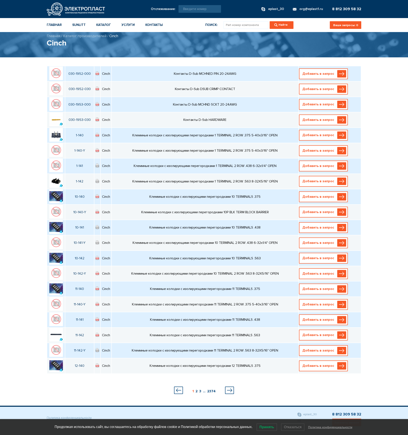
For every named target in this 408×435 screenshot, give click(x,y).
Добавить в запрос (318, 74)
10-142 (79, 258)
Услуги (128, 25)
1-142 (79, 181)
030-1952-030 (80, 89)
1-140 (80, 135)
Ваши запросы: (345, 25)
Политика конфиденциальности (69, 417)
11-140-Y (79, 304)
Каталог (103, 25)
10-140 (80, 197)
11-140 (79, 289)
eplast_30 (309, 414)
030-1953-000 (79, 104)
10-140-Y (79, 212)
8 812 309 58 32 (346, 9)
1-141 (79, 166)
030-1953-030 (80, 120)
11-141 (80, 320)
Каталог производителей (84, 36)
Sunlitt (79, 25)
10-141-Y (79, 243)
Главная (54, 25)
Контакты (154, 25)
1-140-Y (79, 150)
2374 (211, 391)
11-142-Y (79, 350)
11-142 (79, 335)
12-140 (79, 366)
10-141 (79, 227)
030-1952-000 (79, 74)
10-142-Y (79, 273)
